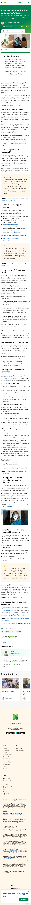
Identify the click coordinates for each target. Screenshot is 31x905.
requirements (15, 87)
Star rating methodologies (7, 761)
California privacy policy (7, 787)
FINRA (19, 847)
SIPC (22, 847)
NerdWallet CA (16, 888)
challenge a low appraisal (8, 610)
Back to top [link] (6, 642)
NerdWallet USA (16, 885)
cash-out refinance (15, 232)
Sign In (20, 2)
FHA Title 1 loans (7, 240)
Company (5, 748)
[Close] (28, 891)
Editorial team (7, 764)
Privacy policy (6, 784)
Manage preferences (11, 899)
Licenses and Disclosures (20, 814)
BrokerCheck (16, 852)
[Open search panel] (14, 2)
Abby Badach (14, 652)
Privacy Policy (12, 850)
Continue (23, 899)
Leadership (6, 750)
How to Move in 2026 (7, 631)
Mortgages (18, 631)
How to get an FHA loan (14, 105)
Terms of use (6, 778)
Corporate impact (7, 754)
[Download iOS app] (10, 733)
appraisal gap (20, 609)
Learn (6, 6)
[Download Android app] (20, 733)
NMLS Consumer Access (8, 814)
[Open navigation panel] (2, 2)
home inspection (7, 493)
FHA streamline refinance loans (11, 238)
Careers (5, 752)
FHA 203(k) (20, 220)
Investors (5, 770)
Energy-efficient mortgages (10, 224)
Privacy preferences (8, 789)
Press (4, 766)
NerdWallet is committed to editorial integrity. (13, 49)
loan (10, 87)
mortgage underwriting (19, 212)
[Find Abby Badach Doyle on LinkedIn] (13, 655)
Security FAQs (20, 750)
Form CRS (20, 849)
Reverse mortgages (8, 227)
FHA (7, 87)
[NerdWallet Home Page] (5, 2)
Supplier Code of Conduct (7, 781)
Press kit (5, 768)
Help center (19, 748)
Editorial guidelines (8, 758)
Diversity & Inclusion (8, 756)
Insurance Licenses (14, 823)
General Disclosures (20, 851)
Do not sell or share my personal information (8, 793)
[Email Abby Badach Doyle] (11, 655)
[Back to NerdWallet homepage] (2, 7)
